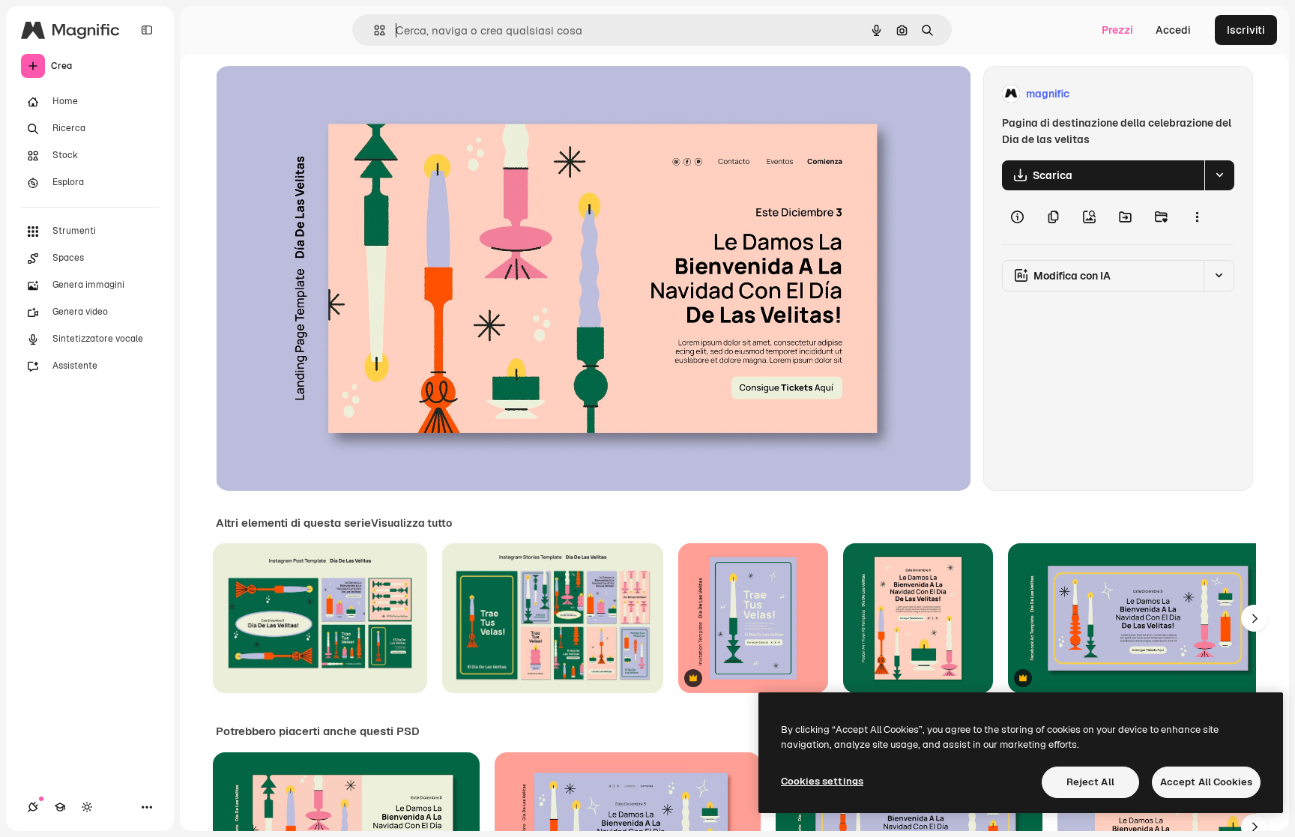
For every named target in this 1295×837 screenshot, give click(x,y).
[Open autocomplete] (373, 30)
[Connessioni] (33, 807)
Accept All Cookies (1206, 782)
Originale (315, 94)
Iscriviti (1246, 30)
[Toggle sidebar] (147, 30)
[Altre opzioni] (1197, 217)
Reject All (1090, 782)
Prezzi (1117, 30)
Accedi (1173, 30)
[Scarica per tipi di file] (1219, 175)
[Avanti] (1254, 618)
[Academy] (60, 807)
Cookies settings (822, 781)
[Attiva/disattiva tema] (87, 807)
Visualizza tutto (411, 523)
